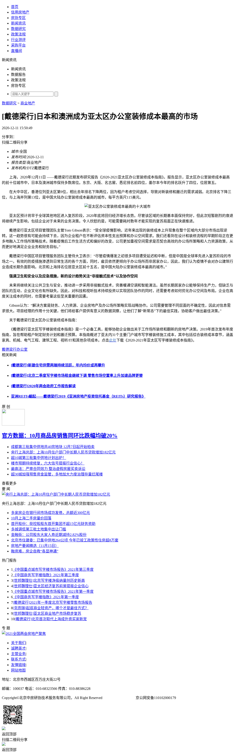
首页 (14, 7)
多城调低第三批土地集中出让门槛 (38, 529)
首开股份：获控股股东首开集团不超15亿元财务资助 (53, 524)
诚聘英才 (18, 648)
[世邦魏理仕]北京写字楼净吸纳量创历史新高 (49, 580)
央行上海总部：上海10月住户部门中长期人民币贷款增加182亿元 (63, 452)
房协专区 (18, 18)
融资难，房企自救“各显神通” (34, 551)
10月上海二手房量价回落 (31, 518)
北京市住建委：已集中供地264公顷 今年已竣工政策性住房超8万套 (64, 540)
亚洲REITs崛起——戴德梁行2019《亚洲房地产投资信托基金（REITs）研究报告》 (78, 396)
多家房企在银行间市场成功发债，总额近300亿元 (50, 513)
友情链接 (18, 665)
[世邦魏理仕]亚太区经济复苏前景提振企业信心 (51, 586)
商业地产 (27, 103)
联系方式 (18, 659)
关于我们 (18, 643)
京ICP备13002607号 (119, 698)
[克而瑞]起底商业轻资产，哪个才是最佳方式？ (51, 608)
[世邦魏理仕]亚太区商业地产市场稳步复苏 (47, 613)
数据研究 (18, 29)
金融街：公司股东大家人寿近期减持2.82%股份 (49, 535)
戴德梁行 (9, 349)
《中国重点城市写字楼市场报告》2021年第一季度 (53, 591)
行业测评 (18, 40)
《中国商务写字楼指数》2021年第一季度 (46, 597)
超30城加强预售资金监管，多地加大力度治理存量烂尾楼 (57, 474)
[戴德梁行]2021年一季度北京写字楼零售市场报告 (52, 602)
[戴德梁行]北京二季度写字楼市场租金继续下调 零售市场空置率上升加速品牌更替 (77, 375)
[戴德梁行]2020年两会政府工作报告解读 (43, 386)
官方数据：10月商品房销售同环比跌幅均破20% (60, 436)
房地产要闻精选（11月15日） (35, 546)
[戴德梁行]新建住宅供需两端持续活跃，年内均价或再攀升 (58, 365)
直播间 (16, 51)
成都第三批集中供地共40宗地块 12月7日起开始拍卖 (53, 447)
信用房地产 (20, 12)
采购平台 (18, 45)
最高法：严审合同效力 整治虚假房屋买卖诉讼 (48, 469)
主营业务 (18, 654)
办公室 (22, 349)
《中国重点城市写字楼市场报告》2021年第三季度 (53, 569)
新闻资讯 (18, 23)
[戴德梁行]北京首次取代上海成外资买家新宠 (51, 619)
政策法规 (18, 34)
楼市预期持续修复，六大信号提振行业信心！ (47, 463)
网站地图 (18, 670)
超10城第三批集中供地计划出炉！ (38, 458)
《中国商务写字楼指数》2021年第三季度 (46, 575)
